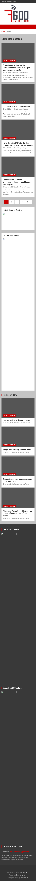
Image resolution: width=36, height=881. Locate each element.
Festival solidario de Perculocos (16, 420)
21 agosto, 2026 (8, 423)
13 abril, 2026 (7, 148)
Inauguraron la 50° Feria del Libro (16, 106)
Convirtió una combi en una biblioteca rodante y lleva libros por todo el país (17, 182)
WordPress (24, 878)
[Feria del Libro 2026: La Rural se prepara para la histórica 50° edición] (18, 130)
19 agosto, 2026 (8, 518)
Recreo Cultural (9, 60)
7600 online (23, 872)
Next (28, 202)
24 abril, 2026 (7, 109)
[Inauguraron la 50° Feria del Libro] (18, 94)
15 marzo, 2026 (8, 187)
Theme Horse (20, 875)
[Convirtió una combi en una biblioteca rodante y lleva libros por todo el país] (18, 167)
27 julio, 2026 (7, 72)
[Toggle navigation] (4, 27)
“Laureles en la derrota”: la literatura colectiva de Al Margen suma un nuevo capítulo (16, 67)
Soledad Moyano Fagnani (20, 72)
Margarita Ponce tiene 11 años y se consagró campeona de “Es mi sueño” (17, 513)
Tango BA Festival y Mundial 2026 (17, 450)
